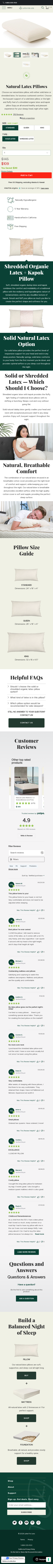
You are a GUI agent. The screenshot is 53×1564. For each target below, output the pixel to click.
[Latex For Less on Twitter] (14, 1523)
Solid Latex (10, 139)
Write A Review (27, 836)
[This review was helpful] (37, 910)
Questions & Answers (26, 1277)
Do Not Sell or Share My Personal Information (26, 1552)
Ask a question (28, 118)
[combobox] (33, 876)
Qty (4, 148)
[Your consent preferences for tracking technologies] (48, 1559)
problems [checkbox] (33, 866)
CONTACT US (26, 723)
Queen (26, 128)
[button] (26, 689)
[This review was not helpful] (42, 910)
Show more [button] (13, 869)
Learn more (45, 188)
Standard (10, 128)
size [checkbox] (11, 866)
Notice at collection (9, 1561)
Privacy (30, 1540)
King (42, 128)
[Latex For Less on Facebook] (21, 1523)
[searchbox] (24, 852)
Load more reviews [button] (26, 1252)
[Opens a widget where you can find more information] (41, 1559)
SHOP (26, 1418)
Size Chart (13, 123)
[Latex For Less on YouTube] (26, 1523)
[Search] (42, 8)
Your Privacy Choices (16, 1558)
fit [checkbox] (16, 866)
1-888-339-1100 (11, 3)
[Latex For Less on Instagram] (38, 1523)
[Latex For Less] (26, 7)
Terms (22, 1540)
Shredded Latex (26, 139)
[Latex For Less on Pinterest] (32, 1523)
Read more (39, 1234)
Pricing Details (7, 171)
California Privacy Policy (26, 1549)
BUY (26, 1375)
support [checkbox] (23, 866)
